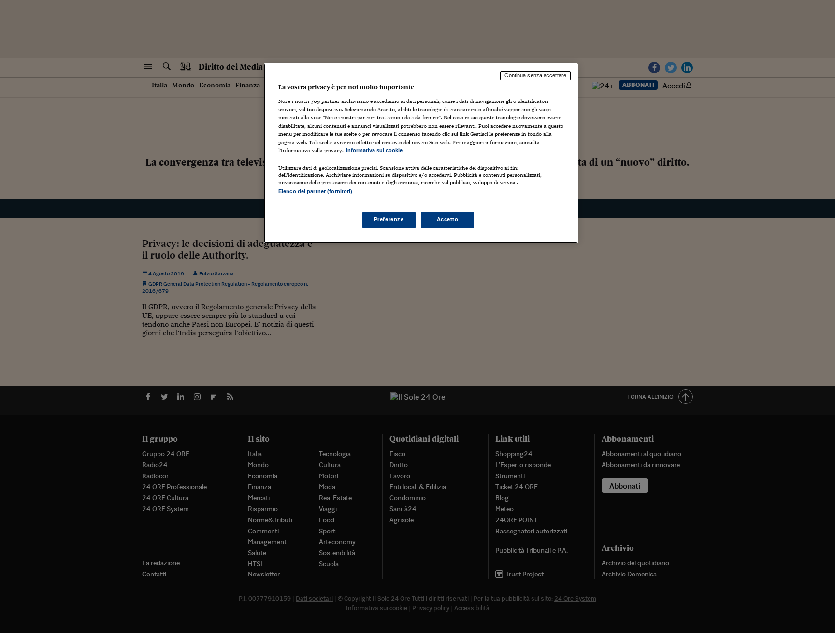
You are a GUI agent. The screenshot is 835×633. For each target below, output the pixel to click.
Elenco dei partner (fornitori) (315, 191)
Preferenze (389, 219)
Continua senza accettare (535, 75)
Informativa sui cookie (374, 150)
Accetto (448, 219)
